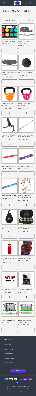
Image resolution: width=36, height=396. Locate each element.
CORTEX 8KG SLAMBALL (25, 72)
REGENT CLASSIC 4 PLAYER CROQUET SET (25, 196)
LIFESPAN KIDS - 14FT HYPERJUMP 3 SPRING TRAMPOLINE (25, 320)
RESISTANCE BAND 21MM (25, 166)
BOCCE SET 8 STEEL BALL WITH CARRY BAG (26, 227)
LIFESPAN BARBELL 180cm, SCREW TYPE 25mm (26, 135)
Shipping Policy (9, 354)
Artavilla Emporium (17, 386)
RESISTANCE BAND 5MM (9, 166)
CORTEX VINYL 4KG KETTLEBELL (24, 104)
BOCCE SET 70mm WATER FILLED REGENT (9, 42)
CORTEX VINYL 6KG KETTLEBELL (7, 104)
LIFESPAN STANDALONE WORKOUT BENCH (8, 135)
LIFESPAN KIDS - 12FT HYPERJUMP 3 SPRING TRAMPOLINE (8, 320)
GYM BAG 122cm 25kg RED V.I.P (10, 259)
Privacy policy (25, 389)
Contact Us (7, 345)
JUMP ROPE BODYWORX (25, 289)
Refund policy (16, 389)
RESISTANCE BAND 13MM (9, 196)
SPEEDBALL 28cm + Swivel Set (10, 227)
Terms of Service (9, 358)
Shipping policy (24, 392)
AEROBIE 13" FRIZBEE (24, 258)
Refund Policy (8, 349)
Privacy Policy (8, 363)
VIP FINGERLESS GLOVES (9, 289)
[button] (4, 3)
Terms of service (14, 392)
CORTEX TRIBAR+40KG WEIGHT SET (25, 42)
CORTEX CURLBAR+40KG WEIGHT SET (9, 73)
